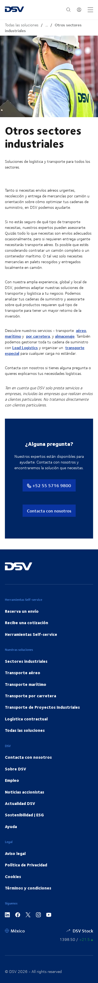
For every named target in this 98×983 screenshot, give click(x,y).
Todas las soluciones (21, 25)
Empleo (12, 780)
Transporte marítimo (25, 684)
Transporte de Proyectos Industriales (42, 707)
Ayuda (11, 826)
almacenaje (65, 336)
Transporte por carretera (30, 695)
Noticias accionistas (24, 792)
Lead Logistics (25, 347)
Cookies (13, 876)
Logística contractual (26, 719)
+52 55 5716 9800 (51, 485)
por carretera (38, 336)
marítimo (13, 336)
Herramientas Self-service (31, 634)
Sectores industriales (26, 661)
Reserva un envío (22, 611)
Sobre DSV (15, 769)
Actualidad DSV (20, 803)
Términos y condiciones (28, 888)
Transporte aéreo (22, 672)
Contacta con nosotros (49, 511)
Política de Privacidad (26, 864)
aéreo (81, 330)
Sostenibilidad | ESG (24, 814)
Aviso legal (15, 853)
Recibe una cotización (26, 622)
